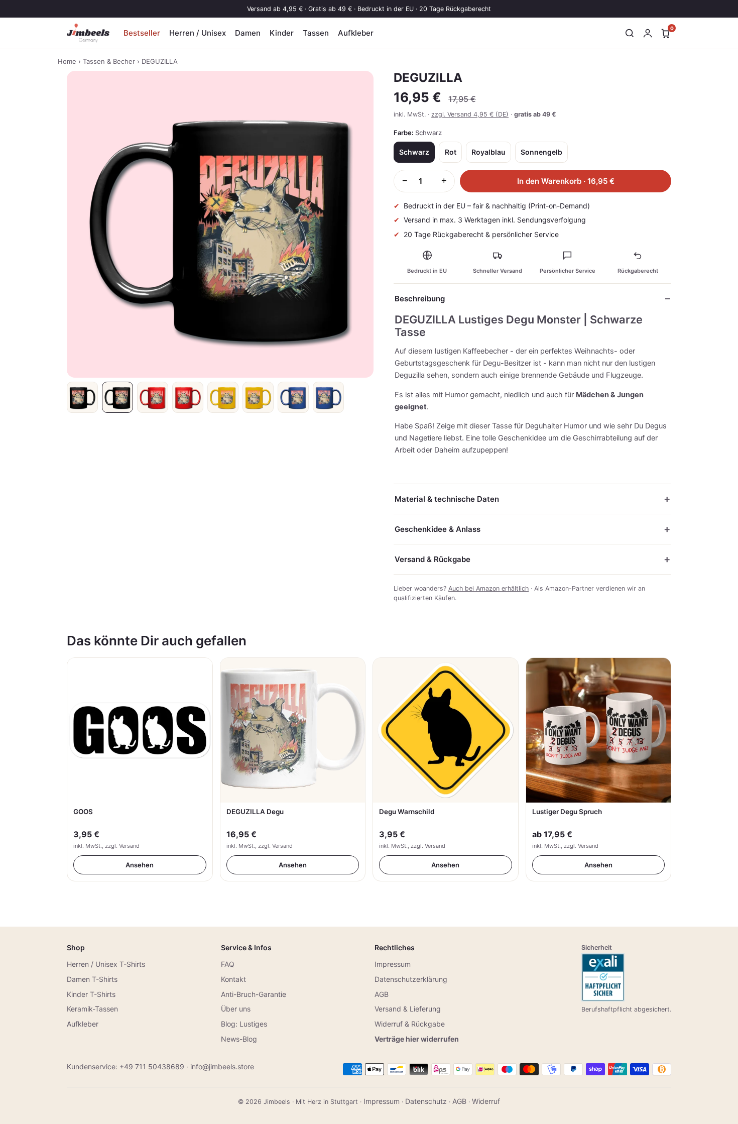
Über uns (236, 1008)
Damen (248, 33)
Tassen (316, 33)
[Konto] (647, 33)
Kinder (282, 33)
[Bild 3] (152, 397)
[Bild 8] (328, 397)
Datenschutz (426, 1101)
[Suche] (629, 33)
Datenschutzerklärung (411, 979)
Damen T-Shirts (92, 979)
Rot (450, 152)
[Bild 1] (82, 397)
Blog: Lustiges (244, 1024)
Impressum (393, 964)
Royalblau (488, 152)
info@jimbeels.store (222, 1066)
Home (67, 61)
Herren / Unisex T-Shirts (106, 964)
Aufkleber (356, 33)
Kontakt (233, 979)
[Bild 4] (187, 397)
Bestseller (142, 33)
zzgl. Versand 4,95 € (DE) (470, 114)
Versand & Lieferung (408, 1008)
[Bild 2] (117, 397)
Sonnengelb (541, 152)
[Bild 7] (293, 397)
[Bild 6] (258, 397)
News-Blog (239, 1039)
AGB (382, 994)
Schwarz (414, 152)
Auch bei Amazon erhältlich (488, 588)
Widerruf (486, 1101)
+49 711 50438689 (151, 1066)
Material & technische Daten (447, 499)
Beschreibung (420, 298)
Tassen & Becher (109, 61)
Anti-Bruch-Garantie (253, 994)
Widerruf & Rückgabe (410, 1024)
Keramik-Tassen (92, 1008)
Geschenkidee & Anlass (437, 529)
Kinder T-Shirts (91, 994)
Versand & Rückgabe (432, 559)
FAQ (227, 964)
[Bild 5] (222, 397)
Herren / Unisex (197, 33)
